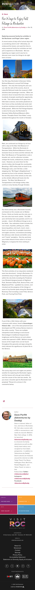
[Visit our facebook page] (6, 566)
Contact (17, 550)
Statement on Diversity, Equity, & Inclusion (17, 559)
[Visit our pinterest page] (28, 566)
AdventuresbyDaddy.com (23, 439)
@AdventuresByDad (21, 474)
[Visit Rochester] (10, 4)
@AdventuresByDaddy (22, 478)
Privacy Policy (17, 555)
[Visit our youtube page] (17, 566)
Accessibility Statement (17, 557)
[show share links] (5, 401)
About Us (17, 546)
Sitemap (17, 552)
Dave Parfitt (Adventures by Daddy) (15, 27)
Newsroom (17, 548)
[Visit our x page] (12, 566)
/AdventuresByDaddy (21, 483)
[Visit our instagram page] (22, 566)
